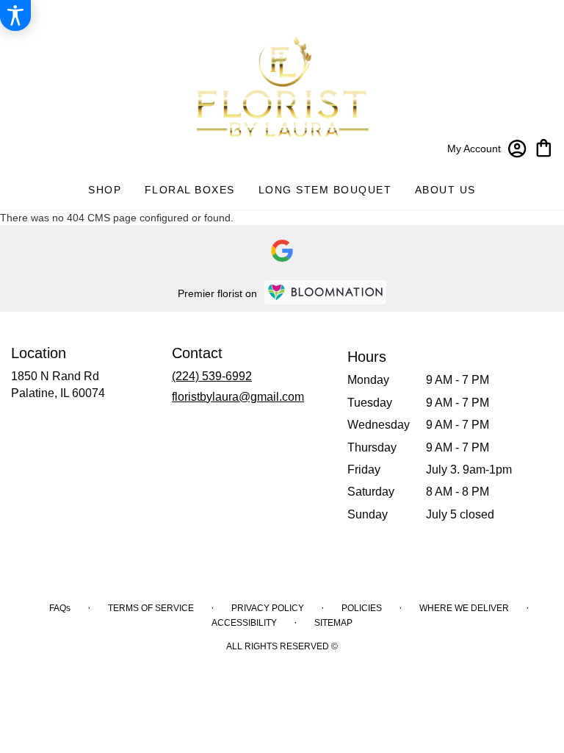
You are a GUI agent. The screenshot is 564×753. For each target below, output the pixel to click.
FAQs (59, 608)
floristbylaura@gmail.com (238, 396)
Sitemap (333, 623)
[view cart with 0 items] (544, 147)
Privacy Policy (267, 608)
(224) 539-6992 (212, 376)
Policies (361, 608)
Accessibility (244, 623)
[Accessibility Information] (15, 15)
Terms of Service (151, 608)
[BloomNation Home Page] (325, 292)
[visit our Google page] (282, 251)
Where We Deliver (464, 608)
